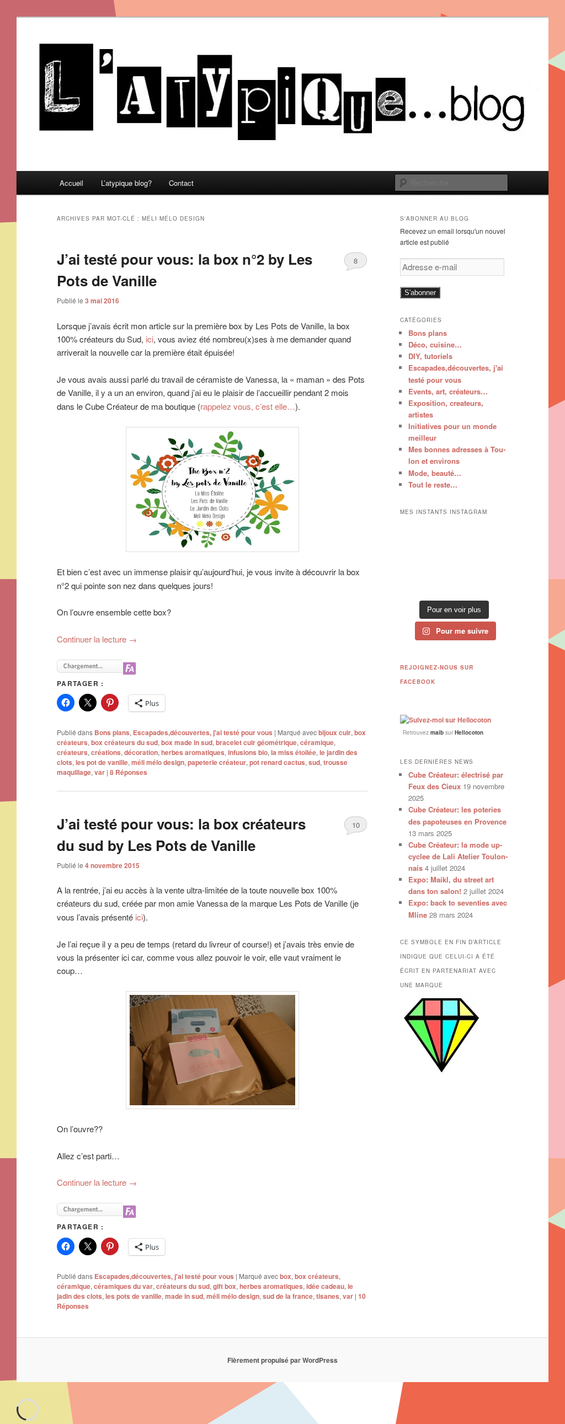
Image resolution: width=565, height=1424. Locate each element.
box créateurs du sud (124, 742)
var (99, 772)
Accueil (71, 183)
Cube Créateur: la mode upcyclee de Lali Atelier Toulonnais (458, 856)
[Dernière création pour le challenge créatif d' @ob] (416, 558)
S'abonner (420, 292)
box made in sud (186, 742)
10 (356, 825)
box (285, 1276)
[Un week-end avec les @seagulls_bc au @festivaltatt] (454, 535)
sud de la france (288, 1296)
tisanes (327, 1296)
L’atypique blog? (126, 183)
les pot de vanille (102, 762)
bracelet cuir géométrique (256, 742)
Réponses (128, 772)
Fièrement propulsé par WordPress (282, 1360)
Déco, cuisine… (435, 344)
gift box (224, 1286)
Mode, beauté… (434, 473)
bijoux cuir (334, 732)
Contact (181, 183)
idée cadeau (325, 1286)
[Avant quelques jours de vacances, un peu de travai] (492, 582)
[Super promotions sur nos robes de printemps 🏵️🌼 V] (416, 535)
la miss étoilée (293, 752)
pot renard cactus (277, 762)
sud (314, 762)
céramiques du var (123, 1286)
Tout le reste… (432, 484)
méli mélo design (157, 762)
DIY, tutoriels (430, 356)
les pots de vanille (133, 1296)
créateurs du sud (183, 1286)
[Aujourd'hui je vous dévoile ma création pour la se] (492, 558)
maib (437, 732)
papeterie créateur (217, 762)
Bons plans (112, 732)
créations (106, 752)
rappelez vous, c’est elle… (247, 406)
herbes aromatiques (193, 752)
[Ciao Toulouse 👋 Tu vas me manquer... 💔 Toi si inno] (454, 582)
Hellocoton (469, 732)
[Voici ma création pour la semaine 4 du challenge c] (454, 558)
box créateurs (317, 1276)
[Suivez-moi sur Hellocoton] (445, 720)
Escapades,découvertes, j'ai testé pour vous (203, 732)
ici (148, 339)
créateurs (72, 752)
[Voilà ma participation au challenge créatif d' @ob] (416, 582)
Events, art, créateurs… (448, 391)
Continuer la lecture (97, 639)
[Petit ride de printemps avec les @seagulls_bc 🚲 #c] (492, 535)
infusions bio (248, 752)
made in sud (184, 1296)
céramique (317, 742)
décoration (141, 752)
